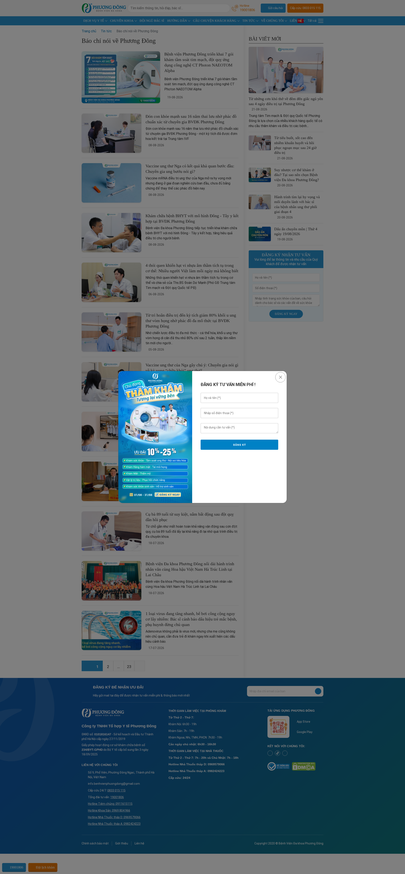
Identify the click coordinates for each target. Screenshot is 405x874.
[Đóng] (280, 377)
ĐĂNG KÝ (239, 444)
